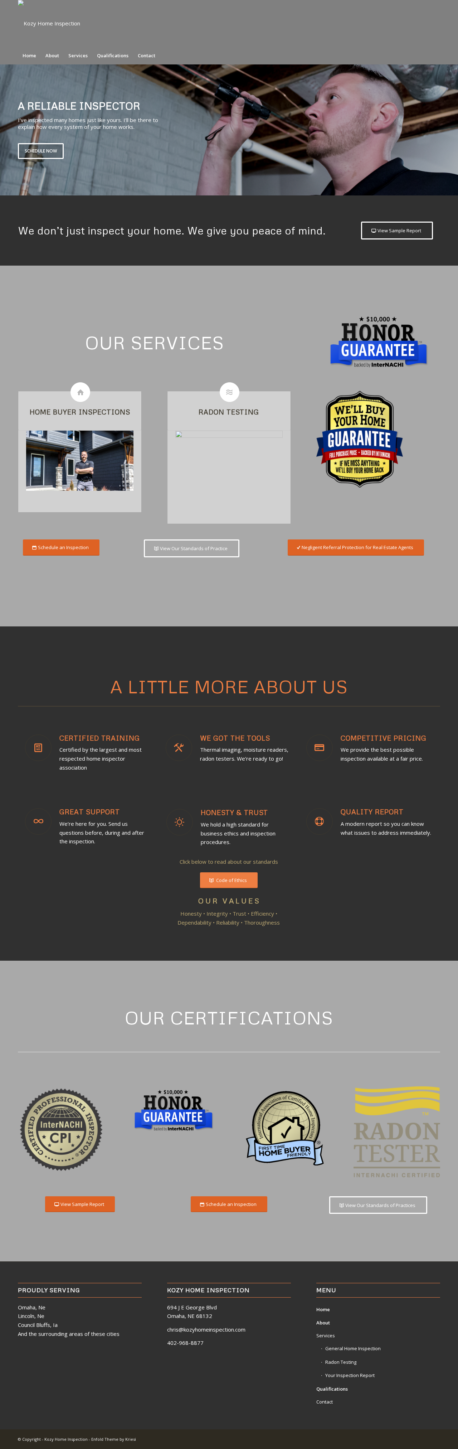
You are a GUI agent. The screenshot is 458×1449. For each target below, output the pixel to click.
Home (323, 1309)
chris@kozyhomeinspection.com (206, 1329)
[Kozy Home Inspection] (49, 23)
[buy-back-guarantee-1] (359, 439)
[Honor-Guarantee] (378, 342)
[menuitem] (29, 55)
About (323, 1322)
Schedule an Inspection (373, 149)
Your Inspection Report (350, 1375)
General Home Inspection (353, 1348)
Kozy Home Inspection (66, 1439)
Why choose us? (309, 149)
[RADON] (229, 466)
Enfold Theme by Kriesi (113, 1439)
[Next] (451, 130)
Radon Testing (340, 1362)
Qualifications (332, 1389)
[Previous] (6, 130)
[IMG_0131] (79, 461)
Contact (324, 1402)
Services (325, 1335)
